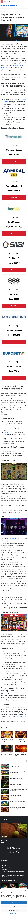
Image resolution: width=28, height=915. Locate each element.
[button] (26, 890)
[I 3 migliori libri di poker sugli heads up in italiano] (5, 885)
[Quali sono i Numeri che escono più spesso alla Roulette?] (5, 766)
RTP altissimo (12, 538)
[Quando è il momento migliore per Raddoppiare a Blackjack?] (5, 785)
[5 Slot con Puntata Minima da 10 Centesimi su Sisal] (7, 748)
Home (3, 11)
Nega (14, 906)
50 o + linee (6, 432)
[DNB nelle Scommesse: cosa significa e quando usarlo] (5, 791)
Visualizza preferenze (14, 910)
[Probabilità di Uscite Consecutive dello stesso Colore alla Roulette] (14, 885)
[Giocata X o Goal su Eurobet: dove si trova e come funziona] (5, 803)
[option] (14, 830)
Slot (6, 11)
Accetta (14, 902)
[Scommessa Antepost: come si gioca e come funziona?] (5, 772)
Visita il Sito (14, 161)
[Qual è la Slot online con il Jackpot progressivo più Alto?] (21, 734)
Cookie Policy (10, 913)
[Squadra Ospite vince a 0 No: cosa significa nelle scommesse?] (5, 779)
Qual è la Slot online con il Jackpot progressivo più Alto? (20, 741)
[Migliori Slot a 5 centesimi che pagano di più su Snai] (7, 734)
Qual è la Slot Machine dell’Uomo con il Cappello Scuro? (20, 754)
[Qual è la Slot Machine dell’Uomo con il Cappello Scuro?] (21, 748)
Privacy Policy (16, 913)
